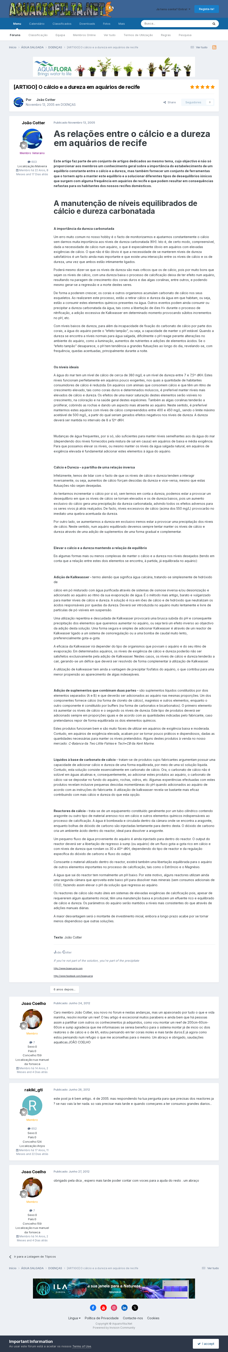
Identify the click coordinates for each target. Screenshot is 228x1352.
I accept (207, 1344)
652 (34, 1128)
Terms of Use (81, 1346)
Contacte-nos (133, 1318)
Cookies (153, 1318)
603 (34, 161)
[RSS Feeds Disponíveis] (214, 47)
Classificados (62, 23)
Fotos (106, 23)
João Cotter (45, 100)
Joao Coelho (33, 1003)
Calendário (37, 23)
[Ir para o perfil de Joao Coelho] (32, 1019)
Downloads (87, 23)
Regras (166, 35)
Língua (73, 1318)
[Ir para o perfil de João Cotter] (18, 102)
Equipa (60, 35)
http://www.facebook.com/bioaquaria (73, 976)
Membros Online (84, 35)
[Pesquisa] (214, 23)
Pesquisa (185, 35)
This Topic (196, 23)
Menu (17, 23)
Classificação (38, 35)
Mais (121, 23)
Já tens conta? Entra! (172, 9)
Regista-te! (206, 9)
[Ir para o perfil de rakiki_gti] (32, 1105)
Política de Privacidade (102, 1318)
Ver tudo (110, 35)
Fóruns (15, 35)
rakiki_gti (33, 1089)
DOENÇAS (68, 104)
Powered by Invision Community (114, 1327)
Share (171, 102)
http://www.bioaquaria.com (68, 968)
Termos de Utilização (138, 35)
